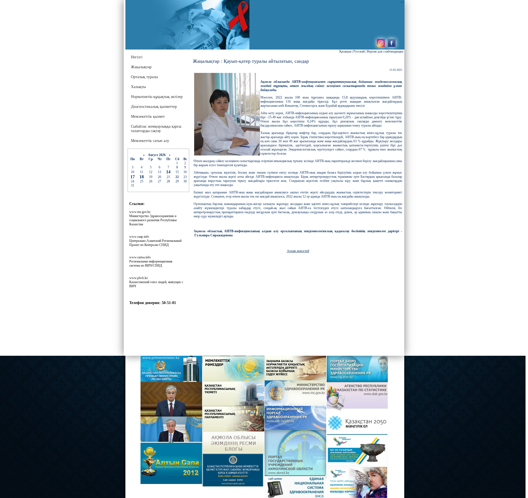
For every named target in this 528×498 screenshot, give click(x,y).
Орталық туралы (144, 77)
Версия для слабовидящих (385, 51)
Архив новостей (298, 251)
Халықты (138, 87)
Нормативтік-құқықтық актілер (157, 97)
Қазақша (345, 51)
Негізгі (136, 57)
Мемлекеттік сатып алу (150, 141)
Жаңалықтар (141, 67)
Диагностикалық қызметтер (154, 107)
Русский (359, 51)
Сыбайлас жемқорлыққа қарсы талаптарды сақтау (156, 128)
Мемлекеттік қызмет (148, 116)
